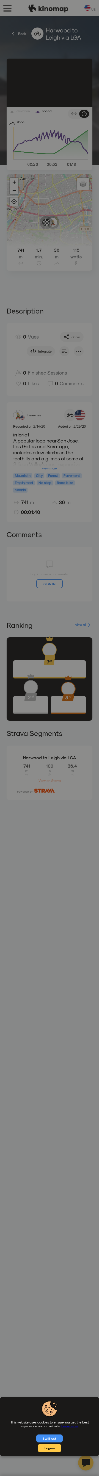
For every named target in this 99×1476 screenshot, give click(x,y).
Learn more (69, 1426)
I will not (49, 1439)
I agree (50, 1448)
